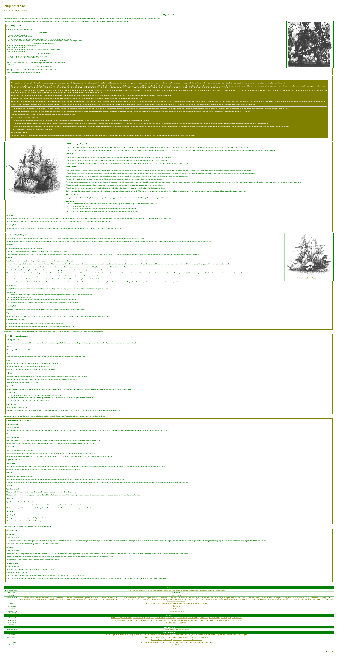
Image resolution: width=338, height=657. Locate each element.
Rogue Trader (149, 637)
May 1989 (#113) (148, 618)
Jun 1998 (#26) (195, 620)
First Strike (196, 599)
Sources (17, 10)
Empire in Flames (176, 595)
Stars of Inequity (203, 637)
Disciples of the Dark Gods (137, 635)
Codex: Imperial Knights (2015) (110, 599)
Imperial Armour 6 (231, 598)
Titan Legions (195, 603)
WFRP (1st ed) (150, 590)
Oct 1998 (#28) (216, 620)
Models (7, 10)
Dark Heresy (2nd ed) (191, 635)
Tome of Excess (198, 642)
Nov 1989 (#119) (170, 618)
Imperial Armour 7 (243, 598)
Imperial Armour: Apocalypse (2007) (193, 598)
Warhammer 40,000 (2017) (165, 599)
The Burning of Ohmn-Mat (176, 611)
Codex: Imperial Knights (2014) (42, 599)
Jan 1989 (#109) (138, 618)
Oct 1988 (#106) (116, 618)
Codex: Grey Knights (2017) (252, 599)
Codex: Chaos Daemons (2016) (131, 599)
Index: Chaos (188, 599)
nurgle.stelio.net (15, 6)
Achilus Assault (167, 640)
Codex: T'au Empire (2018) (324, 599)
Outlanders (176, 606)
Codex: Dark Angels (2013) (300, 598)
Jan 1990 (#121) (182, 618)
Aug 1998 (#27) (206, 620)
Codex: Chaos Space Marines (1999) (66, 598)
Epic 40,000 (203, 603)
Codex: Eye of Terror (124, 598)
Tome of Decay (208, 642)
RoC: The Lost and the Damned (182, 590)
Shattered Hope (110, 635)
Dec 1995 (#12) (144, 620)
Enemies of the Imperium (176, 645)
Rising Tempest (197, 640)
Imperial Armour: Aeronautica (258, 598)
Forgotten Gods (221, 635)
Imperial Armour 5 (152, 598)
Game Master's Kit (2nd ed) (206, 635)
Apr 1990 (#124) (203, 618)
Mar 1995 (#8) (124, 620)
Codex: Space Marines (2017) (209, 599)
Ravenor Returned (169, 629)
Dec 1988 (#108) (126, 618)
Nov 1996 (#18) (165, 620)
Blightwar (206, 590)
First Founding (177, 640)
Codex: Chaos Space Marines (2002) (105, 598)
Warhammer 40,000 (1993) (31, 598)
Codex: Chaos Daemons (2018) (305, 599)
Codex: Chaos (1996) (47, 598)
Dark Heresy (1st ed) (122, 635)
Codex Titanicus (177, 603)
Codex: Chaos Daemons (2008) (215, 598)
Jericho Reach (187, 640)
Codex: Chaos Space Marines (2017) (231, 599)
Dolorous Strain (176, 608)
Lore (12, 10)
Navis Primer (193, 637)
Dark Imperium (178, 599)
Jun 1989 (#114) (160, 618)
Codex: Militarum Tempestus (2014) (77, 599)
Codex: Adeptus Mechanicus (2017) (283, 599)
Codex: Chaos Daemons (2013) (319, 598)
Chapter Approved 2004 (138, 598)
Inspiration (24, 10)
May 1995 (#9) (134, 620)
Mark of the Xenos (156, 640)
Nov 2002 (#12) (171, 623)
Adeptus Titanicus (151, 603)
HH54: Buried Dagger (182, 629)
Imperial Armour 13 (94, 599)
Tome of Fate (178, 642)
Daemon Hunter (178, 635)
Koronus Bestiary (183, 637)
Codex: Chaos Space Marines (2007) (170, 598)
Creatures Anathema (153, 635)
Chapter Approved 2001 (85, 598)
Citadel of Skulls (159, 637)
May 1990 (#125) (214, 618)
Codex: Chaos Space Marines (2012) (279, 598)
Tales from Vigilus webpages (176, 601)
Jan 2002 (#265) (237, 618)
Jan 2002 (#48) (236, 620)
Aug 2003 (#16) (181, 623)
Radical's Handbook (166, 635)
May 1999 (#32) (226, 620)
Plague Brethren (266, 599)
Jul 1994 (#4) (116, 620)
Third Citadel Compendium (136, 590)
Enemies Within (231, 635)
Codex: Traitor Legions (149, 599)
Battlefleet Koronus (171, 637)
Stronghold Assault (26, 599)
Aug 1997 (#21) (175, 620)
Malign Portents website (217, 590)
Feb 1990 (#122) (192, 618)
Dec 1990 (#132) (226, 618)
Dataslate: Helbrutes (58, 599)
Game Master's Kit (155, 642)
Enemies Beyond (242, 635)
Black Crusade (144, 642)
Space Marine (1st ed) (164, 603)
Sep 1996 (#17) (155, 620)
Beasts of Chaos (197, 590)
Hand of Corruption (168, 642)
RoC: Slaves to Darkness (163, 590)
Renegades (186, 603)
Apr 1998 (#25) (185, 620)
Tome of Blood (187, 642)
